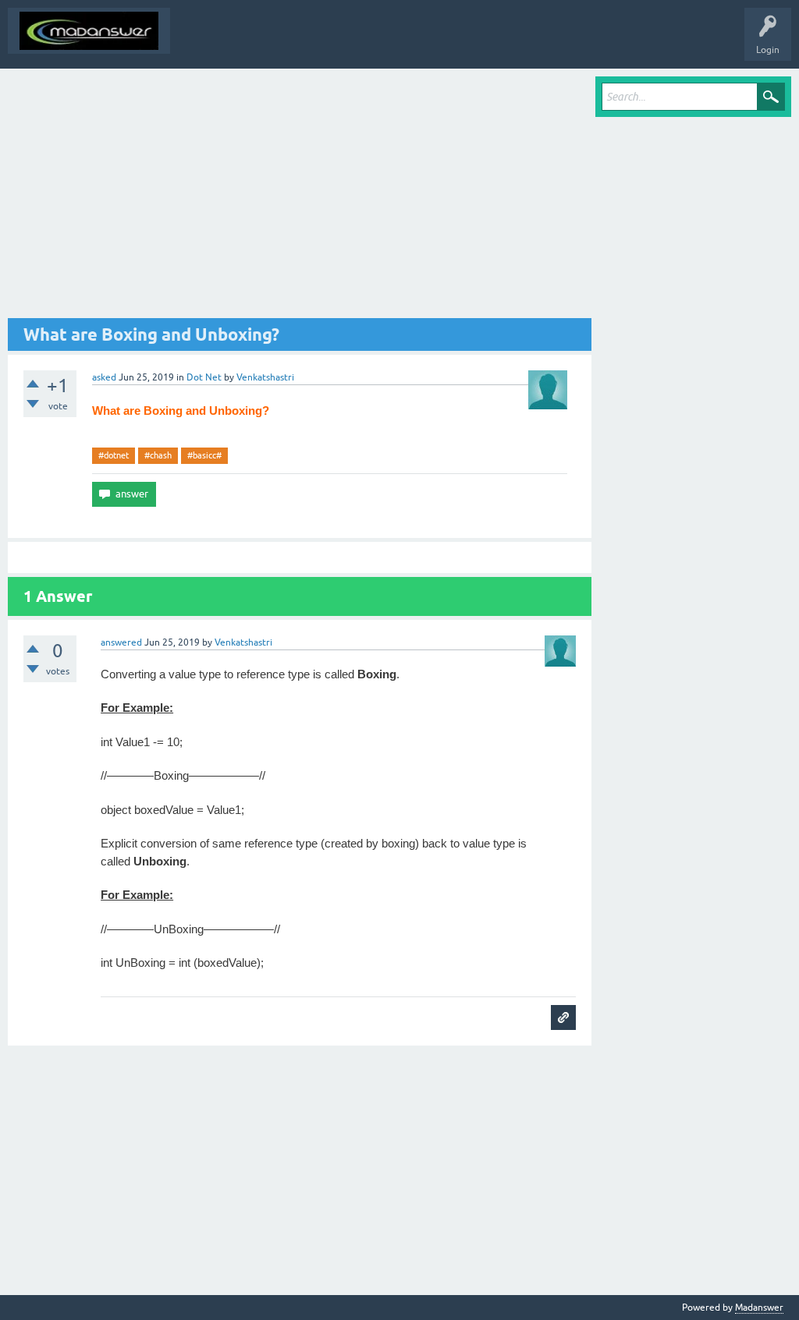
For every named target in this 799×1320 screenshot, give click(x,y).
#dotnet (113, 455)
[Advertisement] (299, 197)
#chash (158, 455)
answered (121, 642)
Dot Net (204, 377)
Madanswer (759, 1307)
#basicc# (204, 455)
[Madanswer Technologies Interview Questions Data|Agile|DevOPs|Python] (89, 31)
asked (104, 377)
